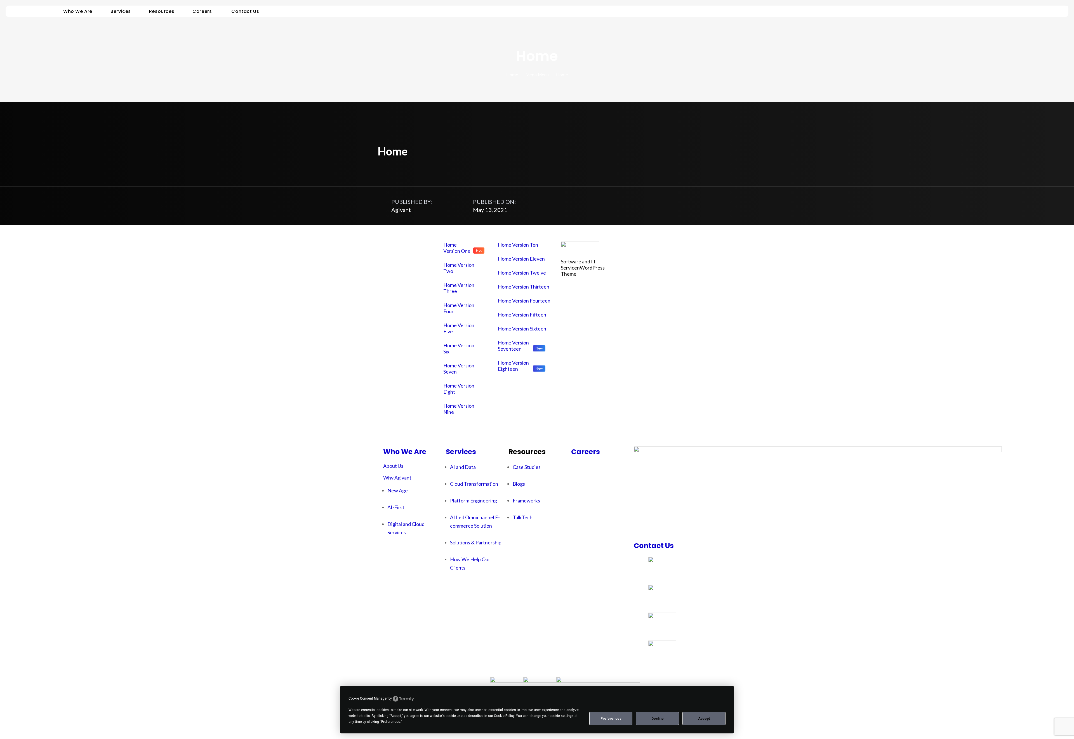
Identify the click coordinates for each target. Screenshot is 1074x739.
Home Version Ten (518, 245)
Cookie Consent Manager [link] (368, 698)
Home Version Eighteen (513, 366)
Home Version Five (458, 328)
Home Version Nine (458, 409)
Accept (704, 719)
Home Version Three (458, 288)
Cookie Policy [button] (504, 716)
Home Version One (456, 248)
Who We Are (404, 452)
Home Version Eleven (521, 259)
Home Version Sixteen (522, 328)
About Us (393, 466)
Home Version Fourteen (524, 301)
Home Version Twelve (522, 273)
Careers (585, 452)
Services (461, 452)
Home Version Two (458, 268)
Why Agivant (397, 477)
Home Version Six (458, 348)
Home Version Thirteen (523, 287)
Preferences (610, 719)
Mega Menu (537, 75)
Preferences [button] (390, 722)
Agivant (401, 209)
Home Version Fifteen (522, 314)
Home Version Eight (458, 389)
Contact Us (654, 546)
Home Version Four (458, 308)
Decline (657, 719)
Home (512, 75)
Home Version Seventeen (513, 345)
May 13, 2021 (490, 209)
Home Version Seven (458, 368)
